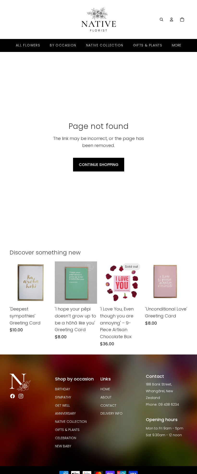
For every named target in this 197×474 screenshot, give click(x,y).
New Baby (63, 446)
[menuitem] (176, 45)
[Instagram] (21, 396)
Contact (108, 405)
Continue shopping (98, 164)
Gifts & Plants (67, 429)
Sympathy (63, 397)
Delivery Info (111, 413)
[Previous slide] (58, 282)
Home (105, 389)
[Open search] (161, 19)
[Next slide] (93, 282)
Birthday (62, 389)
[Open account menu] (171, 19)
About (105, 397)
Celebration (65, 438)
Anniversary (65, 413)
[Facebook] (12, 396)
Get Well (62, 405)
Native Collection (71, 421)
